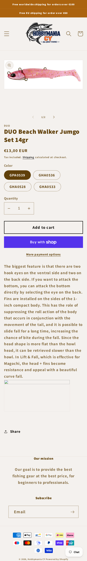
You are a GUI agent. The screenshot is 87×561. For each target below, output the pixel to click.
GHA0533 (47, 186)
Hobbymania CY (36, 559)
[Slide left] (33, 117)
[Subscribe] (72, 512)
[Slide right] (54, 117)
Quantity (11, 198)
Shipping (28, 157)
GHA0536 (47, 175)
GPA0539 (17, 175)
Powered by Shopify (57, 559)
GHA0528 (18, 186)
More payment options (43, 254)
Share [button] (15, 431)
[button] (6, 34)
